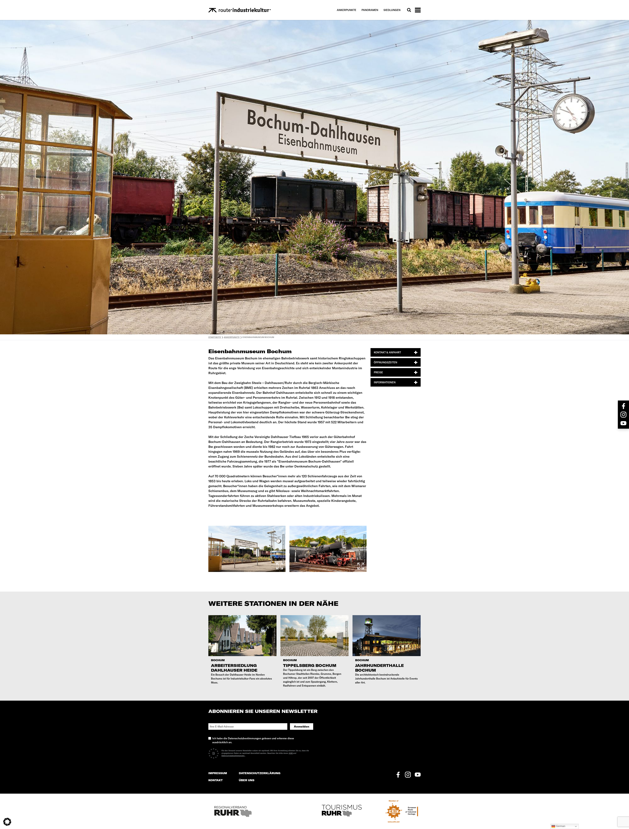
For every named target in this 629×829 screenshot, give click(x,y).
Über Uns (246, 780)
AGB (291, 753)
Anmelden (301, 726)
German (560, 826)
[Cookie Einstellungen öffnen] (7, 821)
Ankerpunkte (346, 10)
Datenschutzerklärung (259, 773)
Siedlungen (391, 10)
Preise (378, 372)
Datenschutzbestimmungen (233, 755)
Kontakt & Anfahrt (387, 352)
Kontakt (215, 780)
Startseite (214, 337)
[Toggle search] (409, 10)
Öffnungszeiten (385, 362)
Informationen (385, 382)
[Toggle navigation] (418, 10)
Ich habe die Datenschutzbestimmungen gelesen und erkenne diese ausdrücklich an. (253, 740)
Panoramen (370, 10)
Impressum (217, 773)
